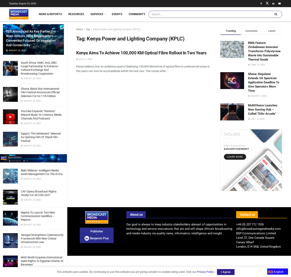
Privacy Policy (205, 271)
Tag (88, 29)
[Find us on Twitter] (267, 3)
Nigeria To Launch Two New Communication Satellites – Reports (38, 216)
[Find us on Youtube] (279, 3)
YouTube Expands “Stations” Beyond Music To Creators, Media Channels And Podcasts (41, 115)
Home (79, 29)
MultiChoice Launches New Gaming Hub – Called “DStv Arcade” (262, 109)
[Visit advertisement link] (33, 158)
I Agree (226, 271)
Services (96, 14)
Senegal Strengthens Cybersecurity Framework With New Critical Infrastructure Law (42, 238)
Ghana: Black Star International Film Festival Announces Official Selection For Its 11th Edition (40, 92)
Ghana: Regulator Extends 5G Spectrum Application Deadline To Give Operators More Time (263, 82)
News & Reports (50, 14)
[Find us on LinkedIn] (273, 3)
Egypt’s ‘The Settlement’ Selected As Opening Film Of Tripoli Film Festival (41, 137)
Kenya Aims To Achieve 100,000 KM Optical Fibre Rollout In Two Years (141, 52)
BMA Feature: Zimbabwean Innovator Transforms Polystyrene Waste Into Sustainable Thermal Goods (264, 51)
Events (117, 14)
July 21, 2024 (85, 59)
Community (137, 14)
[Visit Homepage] (19, 14)
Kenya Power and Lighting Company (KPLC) (116, 29)
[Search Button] (275, 14)
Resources (76, 14)
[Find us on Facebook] (261, 3)
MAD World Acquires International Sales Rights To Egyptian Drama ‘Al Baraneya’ (42, 261)
